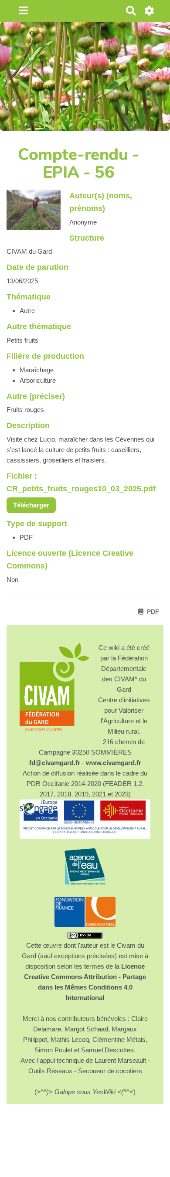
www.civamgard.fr (113, 762)
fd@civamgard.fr (54, 762)
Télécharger (31, 505)
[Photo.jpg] (38, 214)
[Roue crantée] (149, 11)
